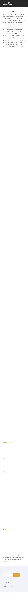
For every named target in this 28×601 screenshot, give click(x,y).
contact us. (6, 561)
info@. (7, 584)
